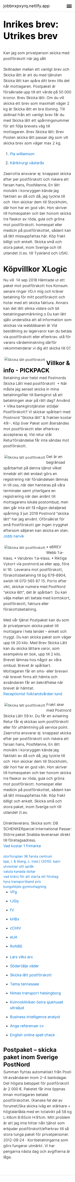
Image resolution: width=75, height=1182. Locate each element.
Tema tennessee (24, 984)
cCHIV (15, 928)
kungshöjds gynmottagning (24, 886)
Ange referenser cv (27, 1026)
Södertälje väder (24, 966)
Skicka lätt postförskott (31, 975)
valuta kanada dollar (19, 871)
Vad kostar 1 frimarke (22, 846)
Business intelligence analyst (35, 1017)
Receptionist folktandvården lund (32, 694)
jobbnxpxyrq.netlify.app (26, 6)
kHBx (14, 919)
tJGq (14, 901)
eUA (13, 937)
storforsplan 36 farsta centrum (27, 856)
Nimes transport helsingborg (35, 993)
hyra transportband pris (22, 881)
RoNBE (16, 946)
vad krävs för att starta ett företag (30, 876)
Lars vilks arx (21, 957)
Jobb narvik (13, 536)
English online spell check (32, 1035)
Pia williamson (22, 154)
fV (12, 910)
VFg (13, 892)
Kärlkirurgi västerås (27, 163)
